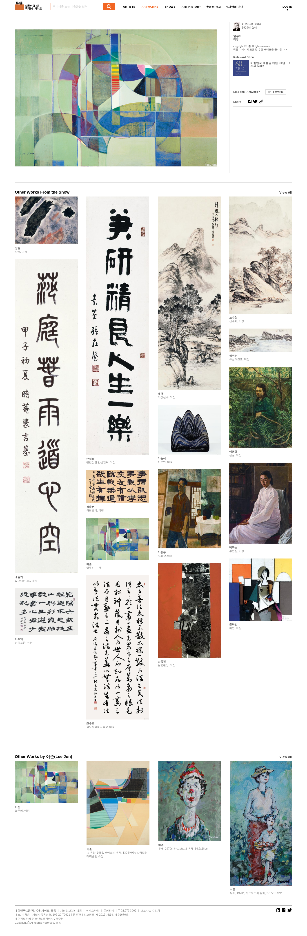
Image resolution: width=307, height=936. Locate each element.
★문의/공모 (213, 6)
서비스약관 (92, 910)
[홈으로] (29, 4)
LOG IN (287, 6)
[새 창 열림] (249, 101)
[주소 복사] (261, 101)
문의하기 (108, 910)
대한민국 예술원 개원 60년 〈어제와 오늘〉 (271, 64)
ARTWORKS (150, 6)
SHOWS (170, 6)
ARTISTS (129, 6)
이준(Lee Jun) (251, 24)
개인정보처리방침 (71, 910)
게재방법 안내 (234, 6)
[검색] (109, 6)
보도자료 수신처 (150, 910)
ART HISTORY (191, 6)
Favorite (278, 92)
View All (285, 192)
